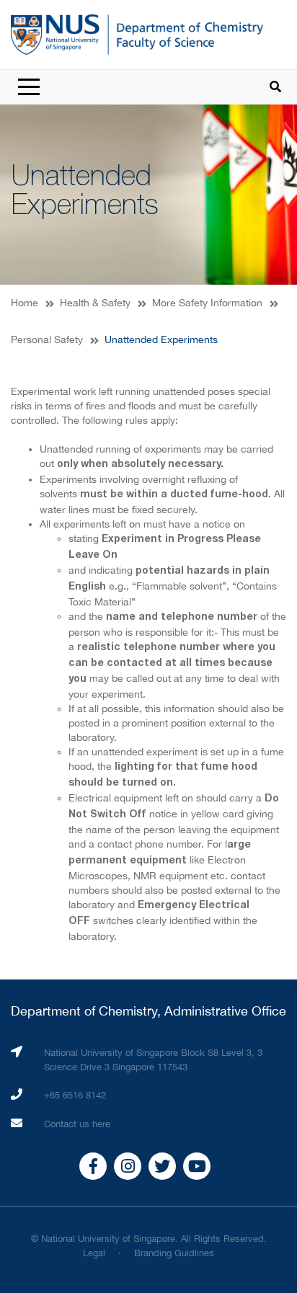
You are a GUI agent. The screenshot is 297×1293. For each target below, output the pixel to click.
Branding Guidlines (174, 1253)
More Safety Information (207, 302)
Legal (94, 1253)
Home (24, 302)
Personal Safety (47, 339)
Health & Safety (95, 302)
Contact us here (77, 1124)
